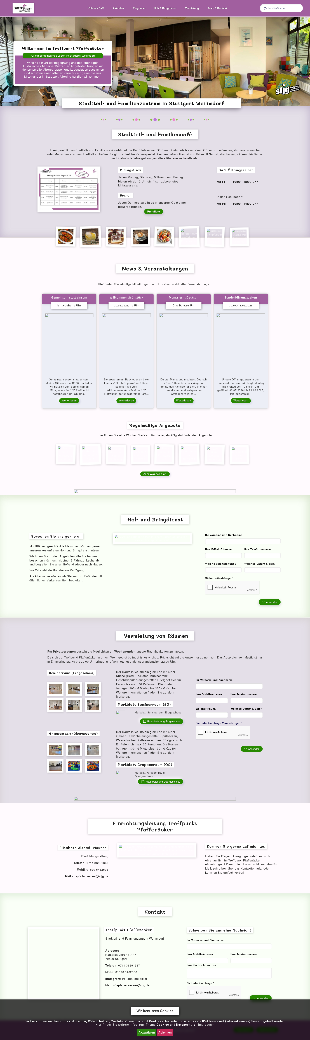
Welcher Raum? (206, 708)
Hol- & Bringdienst (165, 8)
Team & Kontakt (217, 8)
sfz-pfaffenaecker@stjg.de (90, 876)
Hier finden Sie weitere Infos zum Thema (146, 1024)
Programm (139, 8)
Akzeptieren (146, 1032)
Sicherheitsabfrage (219, 578)
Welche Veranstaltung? (220, 563)
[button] (68, 189)
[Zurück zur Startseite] (23, 8)
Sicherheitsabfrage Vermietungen (219, 723)
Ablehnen (165, 1032)
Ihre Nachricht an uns (201, 965)
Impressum (206, 1024)
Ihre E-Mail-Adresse (218, 549)
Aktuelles (118, 8)
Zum (155, 474)
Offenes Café (96, 8)
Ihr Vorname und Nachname (223, 535)
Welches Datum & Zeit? (260, 563)
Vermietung (192, 8)
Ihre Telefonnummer (257, 549)
